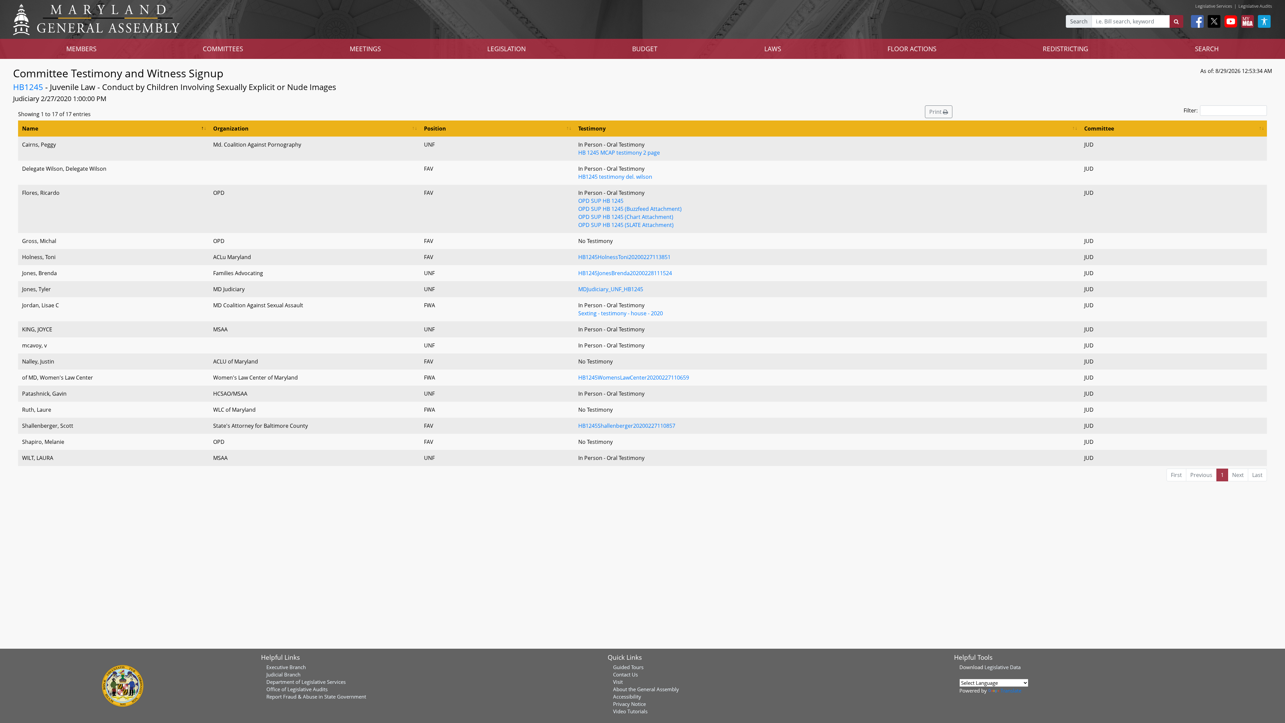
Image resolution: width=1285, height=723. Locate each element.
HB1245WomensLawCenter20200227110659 (633, 377)
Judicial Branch (283, 674)
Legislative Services (1213, 6)
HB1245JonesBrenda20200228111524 (625, 273)
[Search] (1176, 21)
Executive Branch (286, 667)
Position (435, 128)
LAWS (772, 49)
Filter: (1191, 110)
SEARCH (1207, 49)
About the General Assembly (646, 689)
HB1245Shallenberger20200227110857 (626, 425)
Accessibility (627, 696)
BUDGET (645, 49)
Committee (1099, 128)
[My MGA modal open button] (1246, 21)
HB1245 (28, 86)
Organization (231, 128)
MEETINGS (365, 49)
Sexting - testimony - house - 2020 (620, 313)
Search (1079, 21)
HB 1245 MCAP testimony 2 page (619, 152)
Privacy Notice (629, 704)
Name (30, 128)
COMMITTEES (223, 49)
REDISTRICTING (1065, 49)
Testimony (592, 128)
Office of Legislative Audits (297, 689)
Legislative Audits (1255, 6)
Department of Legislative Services (306, 681)
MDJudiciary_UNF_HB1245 (610, 289)
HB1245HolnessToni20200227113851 (624, 257)
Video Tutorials (630, 711)
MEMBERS (81, 49)
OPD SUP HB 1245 (600, 201)
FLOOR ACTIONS (911, 49)
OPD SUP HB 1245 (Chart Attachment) (625, 217)
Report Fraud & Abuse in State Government (316, 696)
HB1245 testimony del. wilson (615, 176)
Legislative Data (1002, 667)
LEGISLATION (506, 49)
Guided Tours (628, 667)
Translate (1011, 690)
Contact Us (625, 674)
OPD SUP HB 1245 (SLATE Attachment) (626, 225)
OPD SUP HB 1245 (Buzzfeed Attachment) (630, 209)
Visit (618, 681)
